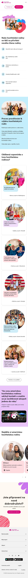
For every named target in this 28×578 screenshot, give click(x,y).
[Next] (25, 477)
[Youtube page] (18, 555)
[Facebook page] (9, 555)
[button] (9, 7)
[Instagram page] (12, 555)
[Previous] (23, 477)
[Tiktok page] (15, 555)
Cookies (23, 569)
